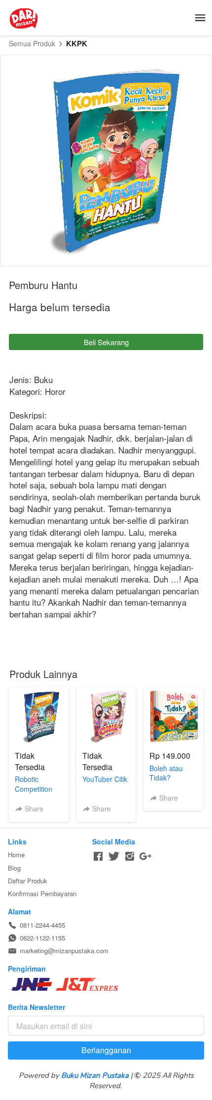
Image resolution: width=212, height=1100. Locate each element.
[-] (98, 856)
